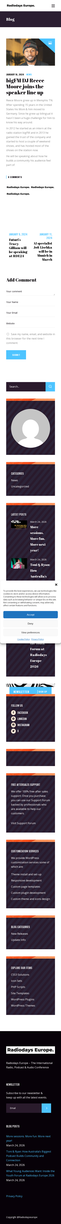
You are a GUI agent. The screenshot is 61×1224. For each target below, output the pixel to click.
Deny (30, 623)
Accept (30, 614)
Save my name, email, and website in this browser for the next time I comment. (30, 338)
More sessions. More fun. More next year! (38, 538)
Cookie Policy (23, 639)
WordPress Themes (23, 1005)
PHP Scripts (18, 987)
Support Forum (40, 800)
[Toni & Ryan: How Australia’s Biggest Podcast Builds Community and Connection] (19, 563)
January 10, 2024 (15, 74)
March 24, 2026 (38, 521)
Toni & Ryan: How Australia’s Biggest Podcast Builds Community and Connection (28, 1156)
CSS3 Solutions (20, 974)
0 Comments (15, 177)
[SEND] (46, 1108)
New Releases (19, 933)
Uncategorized (20, 486)
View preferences (30, 632)
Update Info (18, 940)
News (29, 74)
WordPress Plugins (22, 999)
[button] (56, 584)
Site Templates (20, 993)
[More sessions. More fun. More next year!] (19, 524)
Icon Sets (16, 981)
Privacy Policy (37, 639)
